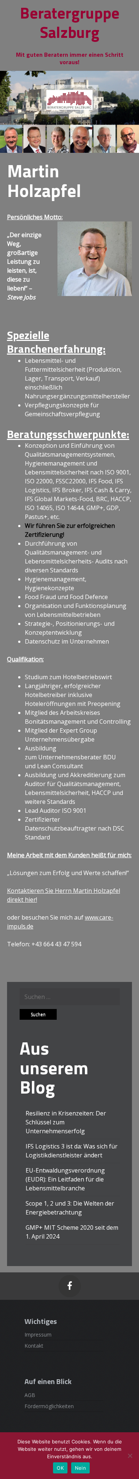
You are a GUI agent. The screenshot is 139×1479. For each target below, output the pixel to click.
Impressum (38, 1334)
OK (60, 1468)
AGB (29, 1395)
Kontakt (33, 1345)
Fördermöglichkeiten (49, 1406)
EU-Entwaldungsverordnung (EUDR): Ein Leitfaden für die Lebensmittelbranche (65, 1179)
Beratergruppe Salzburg (69, 22)
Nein (80, 1468)
